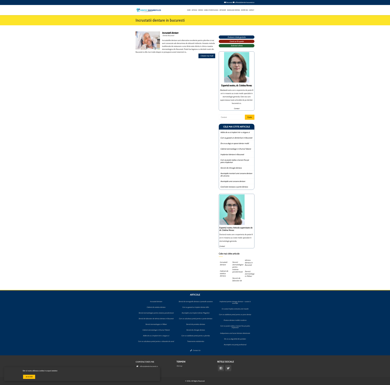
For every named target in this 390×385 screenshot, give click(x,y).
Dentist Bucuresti (168, 35)
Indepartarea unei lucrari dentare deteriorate (235, 333)
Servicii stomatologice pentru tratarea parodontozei (156, 313)
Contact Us (196, 350)
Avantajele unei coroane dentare (232, 181)
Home (189, 10)
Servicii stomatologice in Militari (250, 273)
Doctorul (223, 90)
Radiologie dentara (233, 10)
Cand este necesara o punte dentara (234, 187)
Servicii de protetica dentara (195, 324)
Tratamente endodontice (195, 341)
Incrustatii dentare (170, 32)
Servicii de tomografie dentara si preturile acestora (196, 301)
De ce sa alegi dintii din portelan (235, 339)
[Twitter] (228, 368)
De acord (29, 377)
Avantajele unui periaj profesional (235, 345)
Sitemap (179, 366)
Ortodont (222, 10)
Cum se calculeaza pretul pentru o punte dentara (195, 319)
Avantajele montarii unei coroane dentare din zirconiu (236, 174)
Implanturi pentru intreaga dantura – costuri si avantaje (235, 302)
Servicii (200, 10)
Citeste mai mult (206, 56)
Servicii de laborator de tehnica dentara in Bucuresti (156, 319)
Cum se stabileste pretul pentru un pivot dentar (235, 314)
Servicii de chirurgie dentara (231, 168)
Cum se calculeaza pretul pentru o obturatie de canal (156, 341)
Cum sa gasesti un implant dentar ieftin (195, 307)
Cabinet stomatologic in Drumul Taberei (235, 149)
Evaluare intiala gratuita (237, 37)
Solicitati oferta (237, 46)
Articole (194, 10)
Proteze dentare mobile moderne (235, 320)
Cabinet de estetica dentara (224, 273)
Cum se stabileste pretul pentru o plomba (195, 336)
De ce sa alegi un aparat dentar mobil (234, 143)
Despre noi (244, 10)
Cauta (249, 117)
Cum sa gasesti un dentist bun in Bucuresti (236, 138)
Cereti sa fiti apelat (237, 41)
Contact (251, 10)
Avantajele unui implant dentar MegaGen (196, 313)
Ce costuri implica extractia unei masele (235, 309)
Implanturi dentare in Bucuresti (232, 154)
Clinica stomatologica (211, 10)
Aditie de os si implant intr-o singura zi (235, 132)
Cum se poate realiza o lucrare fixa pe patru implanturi (234, 161)
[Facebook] (221, 368)
